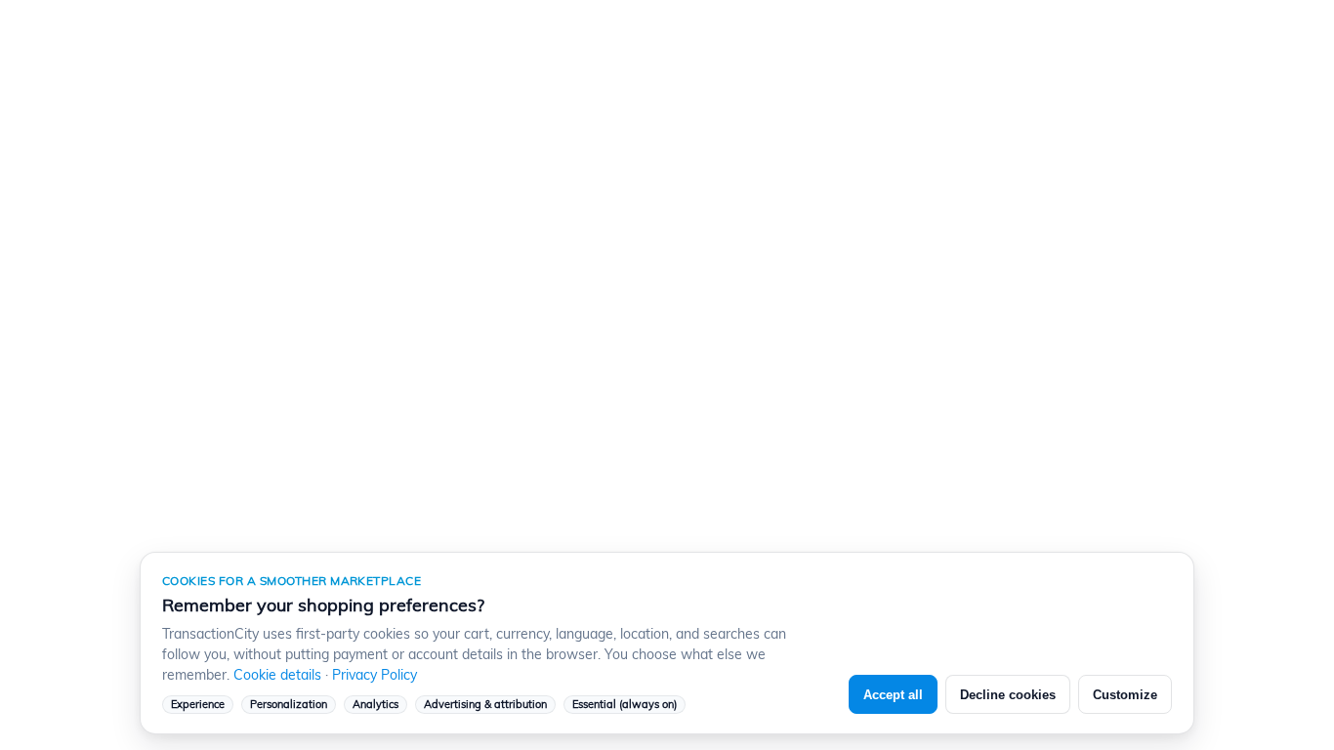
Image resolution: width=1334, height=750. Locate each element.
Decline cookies (1008, 695)
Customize (1125, 695)
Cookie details (277, 675)
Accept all (893, 695)
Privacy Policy (374, 675)
